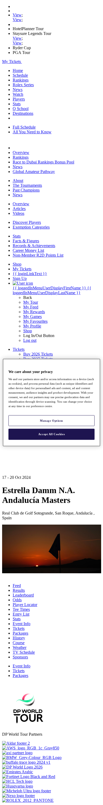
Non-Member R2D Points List (38, 255)
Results (19, 590)
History (19, 638)
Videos (18, 213)
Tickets (19, 628)
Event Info (21, 623)
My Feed (30, 307)
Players (19, 99)
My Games (32, 316)
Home (18, 70)
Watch (18, 94)
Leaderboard (23, 595)
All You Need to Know (32, 132)
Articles (19, 208)
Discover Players (27, 222)
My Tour (30, 302)
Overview (21, 152)
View (17, 15)
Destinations (23, 113)
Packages (20, 633)
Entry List (21, 614)
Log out (29, 340)
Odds (17, 600)
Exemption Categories (31, 227)
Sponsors (20, 657)
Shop (27, 331)
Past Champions (26, 190)
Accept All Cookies (51, 434)
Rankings (21, 80)
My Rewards (34, 312)
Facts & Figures (26, 241)
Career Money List (28, 250)
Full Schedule (24, 127)
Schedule (20, 75)
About (18, 180)
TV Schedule (24, 652)
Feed (17, 585)
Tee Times (21, 609)
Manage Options (51, 420)
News (17, 89)
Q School (21, 108)
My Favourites (35, 321)
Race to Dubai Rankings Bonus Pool (43, 162)
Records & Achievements (34, 245)
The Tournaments (27, 185)
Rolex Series (23, 85)
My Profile (32, 326)
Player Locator (25, 604)
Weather (19, 647)
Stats (17, 104)
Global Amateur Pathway (34, 171)
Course (19, 642)
